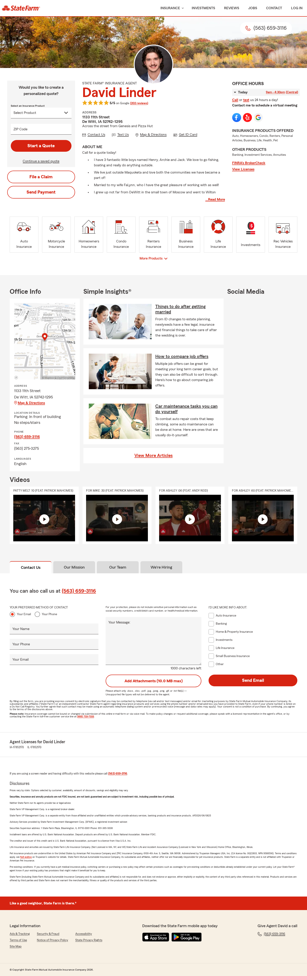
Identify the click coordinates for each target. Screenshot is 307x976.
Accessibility (83, 933)
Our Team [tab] (117, 567)
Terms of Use (18, 940)
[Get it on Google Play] (186, 937)
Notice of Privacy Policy (52, 940)
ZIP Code (20, 129)
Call (235, 100)
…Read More (215, 199)
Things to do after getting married (180, 309)
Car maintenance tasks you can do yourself (186, 409)
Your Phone (49, 614)
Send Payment (41, 192)
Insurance (170, 8)
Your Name (20, 629)
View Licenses (243, 169)
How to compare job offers (181, 356)
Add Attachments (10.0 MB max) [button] (154, 681)
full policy (26, 857)
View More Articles (153, 455)
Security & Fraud (48, 933)
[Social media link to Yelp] (247, 117)
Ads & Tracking (20, 933)
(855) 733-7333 (85, 716)
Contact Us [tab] (30, 567)
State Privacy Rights (88, 940)
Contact (274, 8)
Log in (297, 8)
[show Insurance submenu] (182, 8)
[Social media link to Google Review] (258, 117)
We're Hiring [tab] (161, 567)
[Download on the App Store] (155, 937)
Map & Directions (31, 403)
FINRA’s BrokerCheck (248, 163)
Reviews (231, 8)
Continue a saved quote (41, 161)
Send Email (253, 680)
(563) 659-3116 (27, 437)
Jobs (252, 8)
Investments (203, 8)
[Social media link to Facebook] (236, 117)
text (246, 100)
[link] (21, 8)
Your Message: (119, 622)
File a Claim (41, 177)
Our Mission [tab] (74, 567)
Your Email (24, 614)
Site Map (16, 946)
